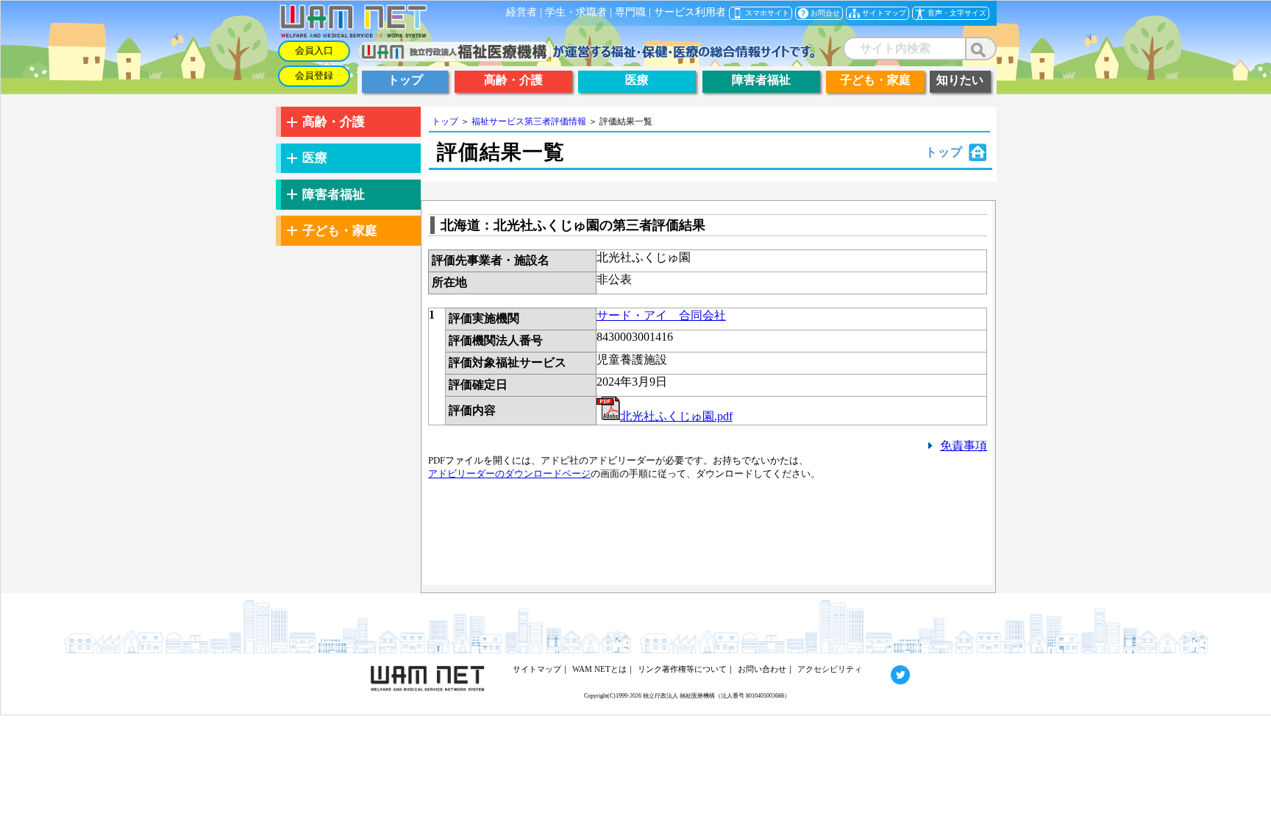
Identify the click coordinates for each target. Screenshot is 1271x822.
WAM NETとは (599, 669)
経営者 (521, 12)
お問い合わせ (762, 669)
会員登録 (314, 76)
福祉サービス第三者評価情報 (528, 121)
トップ (445, 121)
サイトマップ (537, 669)
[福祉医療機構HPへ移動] (586, 58)
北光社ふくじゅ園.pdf (676, 416)
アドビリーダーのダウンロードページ (509, 473)
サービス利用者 (690, 12)
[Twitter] (887, 669)
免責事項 (963, 445)
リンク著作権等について (682, 669)
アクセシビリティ (829, 669)
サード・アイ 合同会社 (661, 315)
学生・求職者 (576, 12)
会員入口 (314, 51)
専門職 (630, 12)
